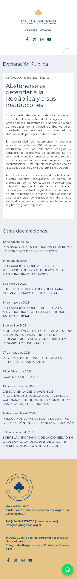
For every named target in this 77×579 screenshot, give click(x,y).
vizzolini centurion (18, 541)
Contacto (45, 29)
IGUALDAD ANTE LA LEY (20, 377)
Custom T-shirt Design (53, 167)
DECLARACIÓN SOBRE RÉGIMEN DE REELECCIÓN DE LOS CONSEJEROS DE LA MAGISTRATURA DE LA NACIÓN (33, 270)
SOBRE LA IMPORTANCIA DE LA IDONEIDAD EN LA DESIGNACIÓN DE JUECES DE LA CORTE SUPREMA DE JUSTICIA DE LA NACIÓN (38, 442)
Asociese (31, 29)
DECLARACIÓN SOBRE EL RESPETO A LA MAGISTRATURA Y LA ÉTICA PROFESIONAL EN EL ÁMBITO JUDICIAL (38, 312)
